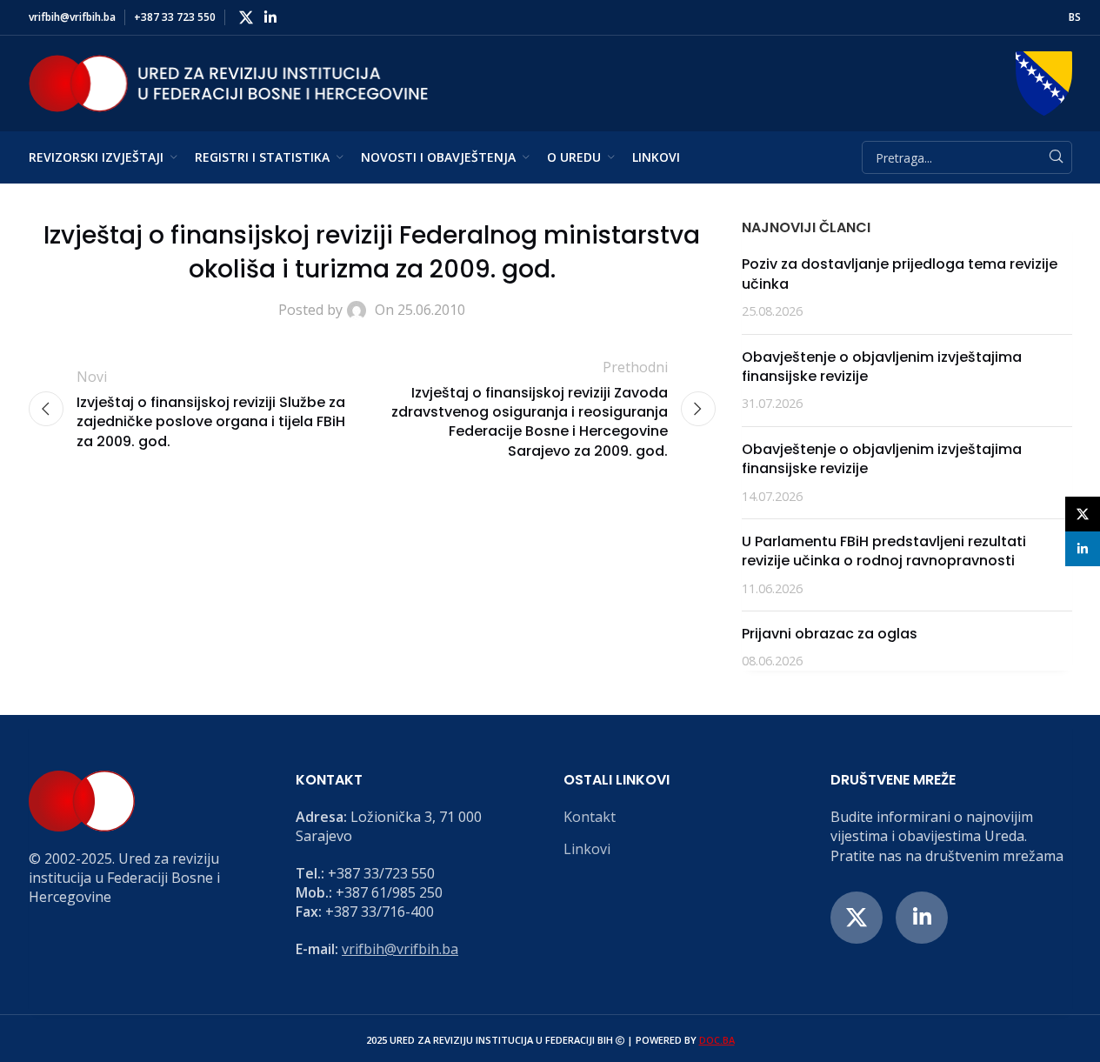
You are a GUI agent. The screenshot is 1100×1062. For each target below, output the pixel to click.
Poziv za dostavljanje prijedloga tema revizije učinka (899, 273)
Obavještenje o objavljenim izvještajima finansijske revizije (882, 366)
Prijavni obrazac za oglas (829, 634)
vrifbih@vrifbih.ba (400, 948)
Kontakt (589, 816)
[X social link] (246, 17)
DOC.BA (717, 1039)
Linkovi (586, 848)
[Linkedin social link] (271, 17)
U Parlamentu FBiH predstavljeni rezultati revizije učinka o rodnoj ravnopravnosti (884, 551)
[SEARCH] (1055, 157)
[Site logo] (229, 81)
